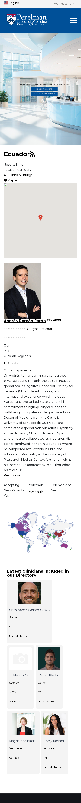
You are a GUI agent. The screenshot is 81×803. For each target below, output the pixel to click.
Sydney (14, 682)
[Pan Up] (13, 512)
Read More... (13, 475)
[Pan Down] (13, 519)
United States (18, 635)
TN (45, 757)
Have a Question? (63, 4)
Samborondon (15, 329)
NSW (12, 692)
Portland (14, 617)
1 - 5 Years (11, 363)
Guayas (32, 329)
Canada (14, 757)
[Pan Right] (16, 516)
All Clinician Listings (18, 175)
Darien (42, 682)
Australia (14, 701)
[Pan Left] (10, 516)
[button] (73, 20)
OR (11, 626)
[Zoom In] (13, 525)
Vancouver (16, 748)
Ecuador (45, 329)
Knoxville (49, 748)
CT (39, 692)
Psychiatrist (36, 492)
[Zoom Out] (13, 533)
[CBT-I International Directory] (26, 20)
